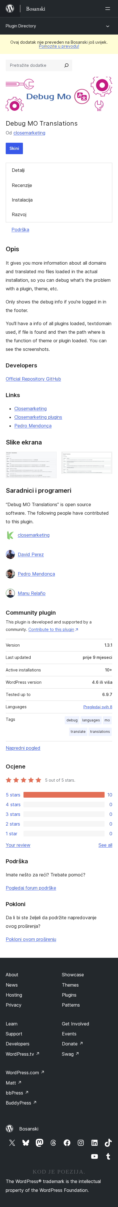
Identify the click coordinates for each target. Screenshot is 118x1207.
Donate (72, 1044)
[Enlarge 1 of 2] (49, 459)
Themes (70, 985)
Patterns (71, 1005)
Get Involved (75, 1024)
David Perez (31, 554)
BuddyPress (21, 1103)
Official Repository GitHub (33, 379)
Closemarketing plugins (38, 417)
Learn (11, 1024)
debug (72, 720)
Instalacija (22, 200)
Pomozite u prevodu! (59, 46)
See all (105, 845)
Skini (14, 148)
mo (107, 720)
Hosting (14, 995)
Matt (14, 1083)
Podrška (20, 229)
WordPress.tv (23, 1054)
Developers (18, 1044)
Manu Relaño (32, 593)
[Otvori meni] (109, 8)
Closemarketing (30, 408)
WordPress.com (25, 1072)
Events (69, 1034)
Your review (18, 845)
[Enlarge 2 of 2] (104, 459)
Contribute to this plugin (51, 629)
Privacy (13, 1005)
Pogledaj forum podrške (31, 888)
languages (91, 720)
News (12, 985)
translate (78, 731)
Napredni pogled (23, 748)
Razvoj (19, 214)
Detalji (18, 170)
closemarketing (29, 133)
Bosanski (28, 1129)
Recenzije (22, 185)
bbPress (17, 1093)
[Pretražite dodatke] (66, 65)
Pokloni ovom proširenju (31, 939)
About (12, 974)
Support (14, 1034)
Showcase (73, 974)
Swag (70, 1054)
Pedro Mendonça (33, 426)
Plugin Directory (21, 25)
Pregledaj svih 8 (97, 707)
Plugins (69, 995)
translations (100, 731)
